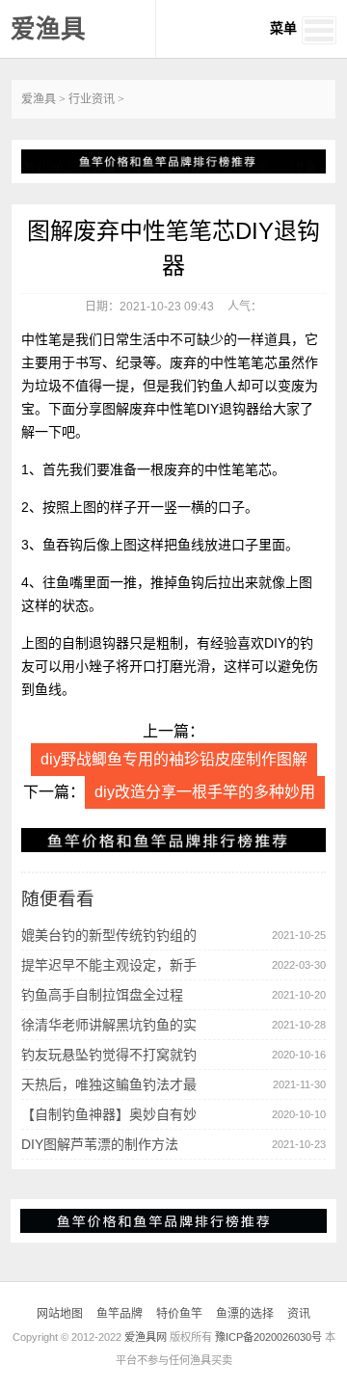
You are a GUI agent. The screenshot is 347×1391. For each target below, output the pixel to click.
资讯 (298, 1314)
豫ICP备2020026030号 (268, 1337)
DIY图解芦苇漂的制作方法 (99, 1144)
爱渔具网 (145, 1337)
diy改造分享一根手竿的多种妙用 (204, 792)
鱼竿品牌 (119, 1314)
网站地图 (60, 1314)
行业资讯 (91, 99)
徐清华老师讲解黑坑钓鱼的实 (109, 1024)
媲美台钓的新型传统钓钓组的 (109, 935)
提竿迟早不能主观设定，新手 (109, 965)
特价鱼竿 (179, 1314)
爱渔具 (48, 28)
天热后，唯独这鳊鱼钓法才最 (109, 1084)
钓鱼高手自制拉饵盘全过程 (102, 995)
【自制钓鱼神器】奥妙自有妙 (109, 1114)
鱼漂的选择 (245, 1314)
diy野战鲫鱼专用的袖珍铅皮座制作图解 (173, 759)
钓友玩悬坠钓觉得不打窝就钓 (109, 1054)
